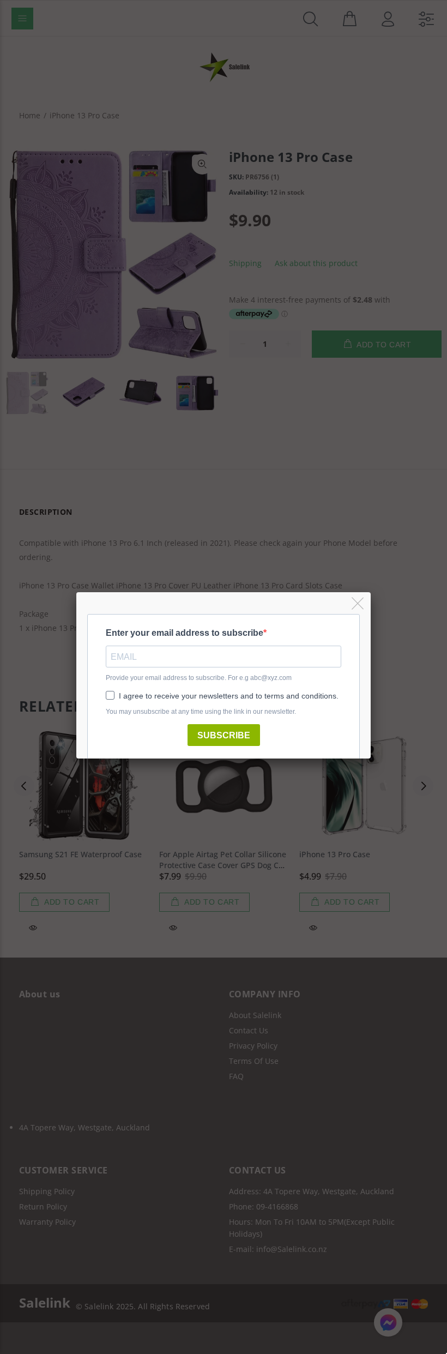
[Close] (358, 604)
